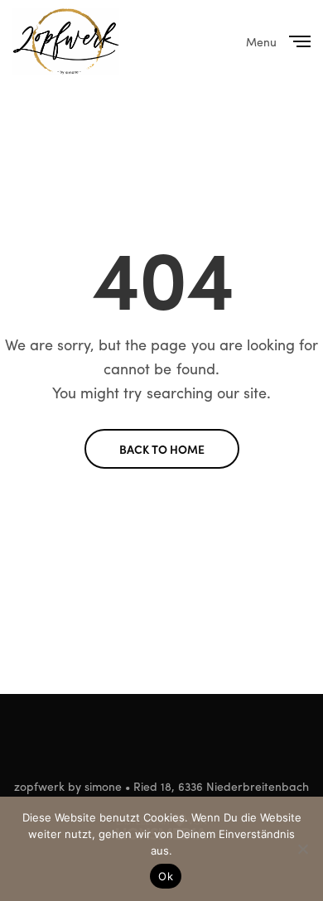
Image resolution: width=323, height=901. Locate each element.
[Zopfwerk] (65, 41)
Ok (165, 876)
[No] (302, 849)
